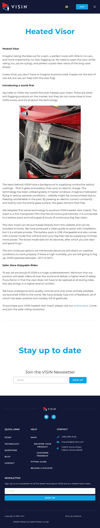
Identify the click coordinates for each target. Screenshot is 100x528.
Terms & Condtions (73, 516)
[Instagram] (53, 417)
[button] (67, 7)
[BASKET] (95, 6)
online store (81, 305)
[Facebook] (46, 417)
